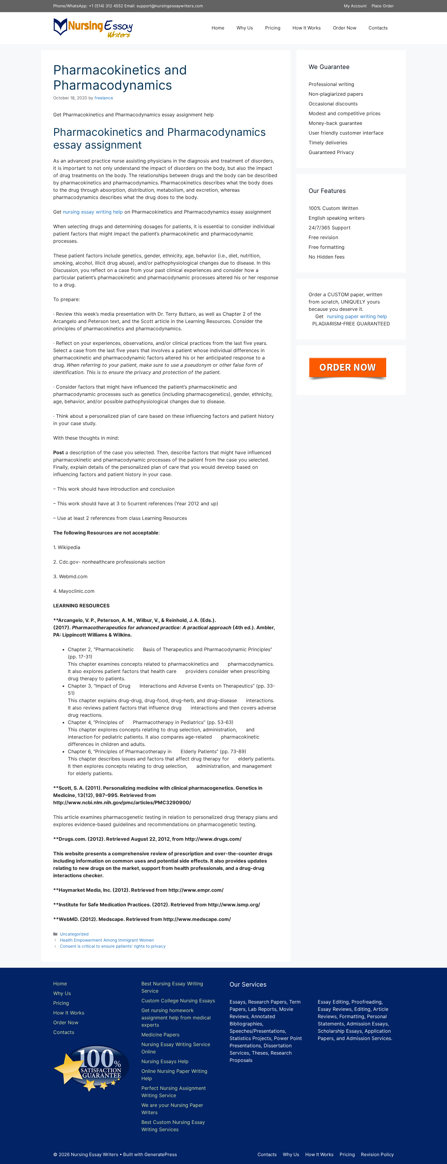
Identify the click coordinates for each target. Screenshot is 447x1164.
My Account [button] (355, 5)
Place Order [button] (383, 5)
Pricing (272, 28)
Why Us (245, 28)
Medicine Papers (160, 1035)
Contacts (378, 28)
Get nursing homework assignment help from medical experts (176, 1017)
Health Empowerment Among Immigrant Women (107, 940)
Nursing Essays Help (165, 1061)
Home (218, 28)
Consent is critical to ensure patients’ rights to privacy (113, 946)
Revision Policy (377, 1154)
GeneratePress (160, 1154)
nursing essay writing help (93, 212)
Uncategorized (74, 934)
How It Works (307, 28)
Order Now (344, 28)
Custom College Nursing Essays (178, 1000)
